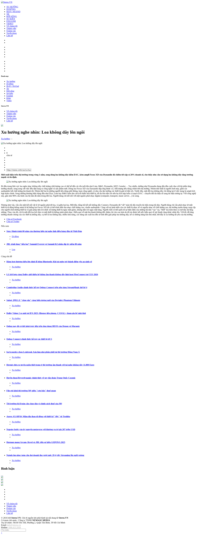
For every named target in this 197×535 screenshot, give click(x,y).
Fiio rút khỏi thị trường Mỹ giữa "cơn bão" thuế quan (31, 391)
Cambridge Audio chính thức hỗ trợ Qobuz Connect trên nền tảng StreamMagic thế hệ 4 (46, 287)
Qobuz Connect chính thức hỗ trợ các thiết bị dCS (29, 339)
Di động (9, 84)
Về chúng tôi (11, 26)
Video (9, 100)
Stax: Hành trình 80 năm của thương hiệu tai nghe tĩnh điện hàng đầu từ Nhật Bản (44, 231)
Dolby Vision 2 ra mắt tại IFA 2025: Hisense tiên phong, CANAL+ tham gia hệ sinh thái (46, 313)
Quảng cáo (11, 31)
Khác (8, 98)
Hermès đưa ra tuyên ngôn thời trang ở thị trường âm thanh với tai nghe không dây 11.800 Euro (50, 365)
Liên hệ (9, 35)
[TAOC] (2, 485)
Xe (7, 88)
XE (7, 14)
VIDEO (9, 23)
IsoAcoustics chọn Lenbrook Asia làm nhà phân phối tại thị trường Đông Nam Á (43, 352)
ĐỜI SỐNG (11, 16)
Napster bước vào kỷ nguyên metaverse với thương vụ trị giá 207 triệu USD (40, 429)
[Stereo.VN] (6, 2)
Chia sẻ (14, 219)
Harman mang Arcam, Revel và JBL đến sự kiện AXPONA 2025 (35, 442)
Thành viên (11, 28)
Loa (13, 249)
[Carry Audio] (2, 479)
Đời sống (10, 91)
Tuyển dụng (11, 33)
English (9, 96)
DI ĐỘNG (11, 9)
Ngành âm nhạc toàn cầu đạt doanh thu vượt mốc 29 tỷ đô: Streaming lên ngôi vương (45, 455)
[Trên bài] (2, 125)
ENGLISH (11, 21)
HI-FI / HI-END (13, 11)
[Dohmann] (2, 477)
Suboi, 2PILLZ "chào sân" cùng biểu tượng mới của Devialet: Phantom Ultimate (43, 300)
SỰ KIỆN (10, 19)
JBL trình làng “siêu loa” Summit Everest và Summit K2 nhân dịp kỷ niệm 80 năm (43, 244)
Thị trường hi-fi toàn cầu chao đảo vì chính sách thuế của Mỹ (34, 403)
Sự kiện (9, 93)
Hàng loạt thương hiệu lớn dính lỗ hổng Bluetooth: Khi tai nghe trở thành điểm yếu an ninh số (49, 261)
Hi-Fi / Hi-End (12, 86)
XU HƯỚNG (12, 7)
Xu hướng (10, 81)
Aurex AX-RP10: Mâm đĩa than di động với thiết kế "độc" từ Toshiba (38, 416)
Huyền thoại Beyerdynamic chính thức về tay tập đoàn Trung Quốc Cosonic (40, 378)
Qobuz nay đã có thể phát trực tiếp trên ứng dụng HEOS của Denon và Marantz (43, 326)
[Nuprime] (2, 482)
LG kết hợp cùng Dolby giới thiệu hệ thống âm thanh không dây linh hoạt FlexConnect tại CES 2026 (52, 274)
